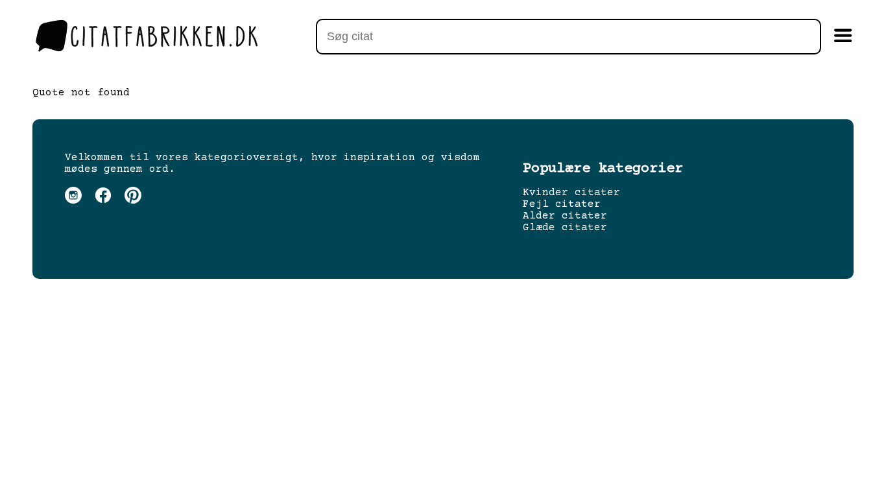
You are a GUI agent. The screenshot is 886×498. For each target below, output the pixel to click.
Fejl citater (562, 204)
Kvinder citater (571, 192)
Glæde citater (565, 227)
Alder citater (565, 216)
